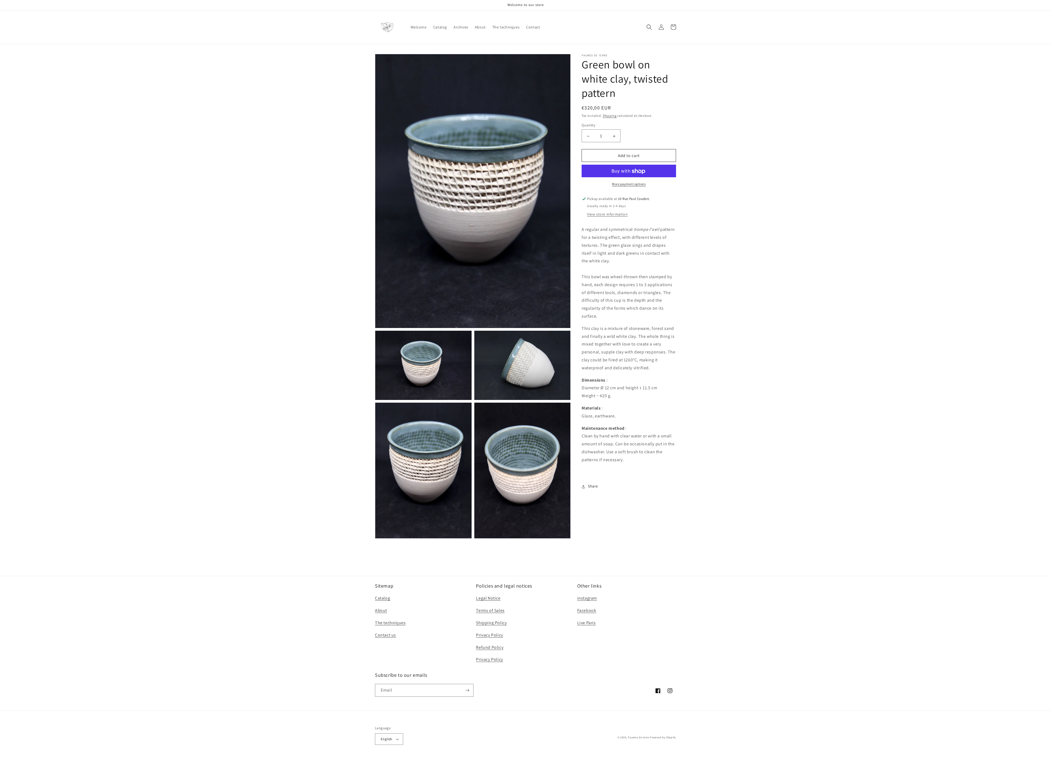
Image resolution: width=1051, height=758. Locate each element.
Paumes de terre (638, 737)
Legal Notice (488, 598)
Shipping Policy (491, 623)
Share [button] (593, 486)
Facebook (586, 610)
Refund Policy (489, 647)
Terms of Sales (490, 610)
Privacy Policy (489, 635)
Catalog (382, 598)
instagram (587, 598)
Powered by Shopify (663, 737)
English (386, 739)
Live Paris (586, 623)
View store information (607, 214)
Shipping (610, 116)
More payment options (629, 184)
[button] (649, 27)
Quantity (588, 125)
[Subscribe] (467, 690)
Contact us (385, 635)
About (381, 610)
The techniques (390, 623)
